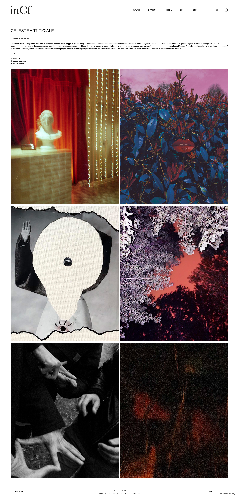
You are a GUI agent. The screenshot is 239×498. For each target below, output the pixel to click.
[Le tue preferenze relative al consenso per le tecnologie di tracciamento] (227, 493)
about (182, 10)
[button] (217, 10)
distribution (153, 10)
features (136, 10)
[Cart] (226, 10)
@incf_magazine (15, 491)
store (195, 10)
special (169, 10)
